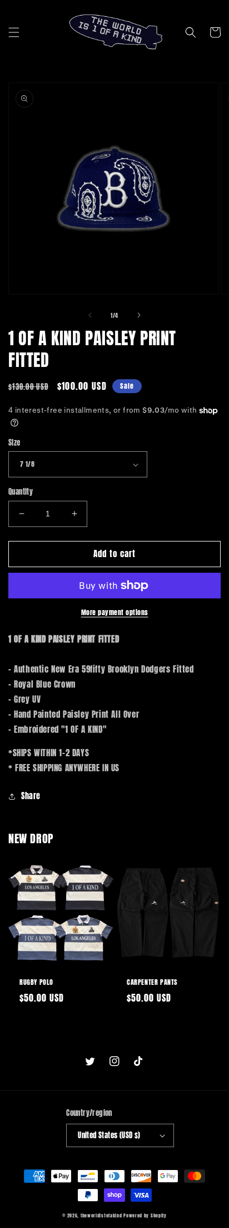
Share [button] (31, 796)
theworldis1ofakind (101, 1215)
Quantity (20, 491)
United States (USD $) (109, 1135)
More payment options (114, 612)
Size (14, 442)
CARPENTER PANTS (152, 982)
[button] (14, 32)
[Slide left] (90, 315)
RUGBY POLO (36, 982)
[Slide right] (139, 315)
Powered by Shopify (145, 1215)
